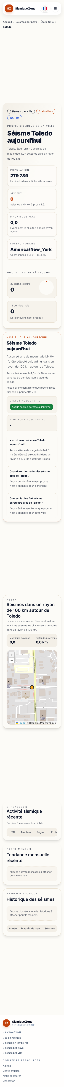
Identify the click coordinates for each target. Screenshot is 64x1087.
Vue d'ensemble (12, 1037)
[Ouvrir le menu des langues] (45, 8)
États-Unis (47, 21)
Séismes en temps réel (16, 1042)
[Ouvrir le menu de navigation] (55, 8)
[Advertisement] (32, 64)
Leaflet (21, 722)
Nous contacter (12, 1075)
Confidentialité (11, 1070)
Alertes (7, 1065)
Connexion (9, 1080)
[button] (11, 655)
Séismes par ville (21, 111)
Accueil (7, 21)
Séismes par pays (26, 21)
